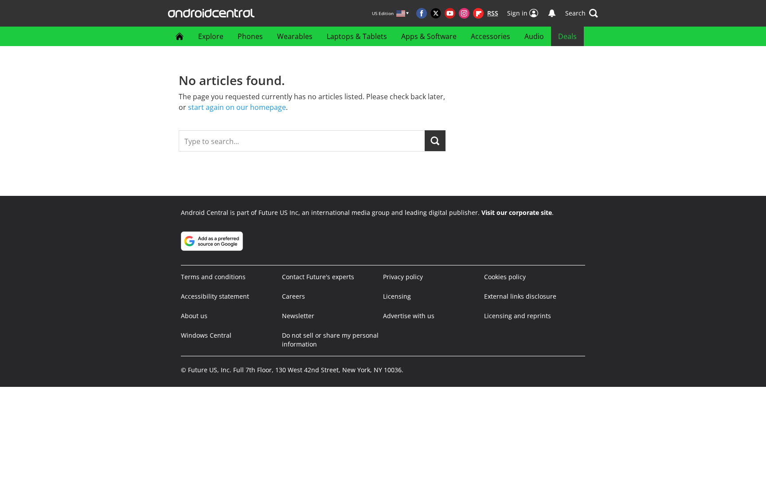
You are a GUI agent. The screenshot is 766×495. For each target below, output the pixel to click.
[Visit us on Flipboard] (478, 13)
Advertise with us (408, 316)
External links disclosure (520, 296)
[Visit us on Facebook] (421, 13)
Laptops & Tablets (357, 36)
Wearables (295, 36)
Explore (210, 36)
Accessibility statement (215, 296)
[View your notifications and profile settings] (552, 13)
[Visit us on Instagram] (464, 13)
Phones (250, 36)
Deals (567, 36)
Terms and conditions (213, 277)
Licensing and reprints (517, 316)
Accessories (490, 36)
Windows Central (206, 335)
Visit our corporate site (516, 212)
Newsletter (298, 316)
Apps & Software (429, 36)
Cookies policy (505, 277)
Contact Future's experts (318, 277)
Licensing (397, 296)
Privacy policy (403, 277)
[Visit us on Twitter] (435, 13)
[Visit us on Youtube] (450, 13)
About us (194, 316)
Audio (534, 36)
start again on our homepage (237, 107)
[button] (581, 13)
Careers (293, 296)
